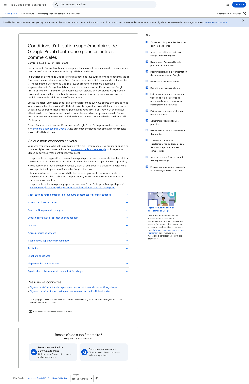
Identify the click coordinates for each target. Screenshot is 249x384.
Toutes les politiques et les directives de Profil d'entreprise (168, 44)
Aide (148, 35)
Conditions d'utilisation (57, 378)
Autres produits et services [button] (42, 233)
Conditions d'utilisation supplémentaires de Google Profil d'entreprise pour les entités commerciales (167, 145)
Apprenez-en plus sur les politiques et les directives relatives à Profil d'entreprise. (72, 187)
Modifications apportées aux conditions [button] (48, 240)
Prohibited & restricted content (165, 81)
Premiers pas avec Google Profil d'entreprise (59, 14)
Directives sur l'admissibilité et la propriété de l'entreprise (165, 64)
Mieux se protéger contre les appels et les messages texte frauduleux (167, 169)
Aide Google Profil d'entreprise (28, 4)
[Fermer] (243, 20)
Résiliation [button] (33, 248)
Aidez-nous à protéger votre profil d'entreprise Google (166, 159)
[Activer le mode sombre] (97, 378)
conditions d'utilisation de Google (48, 128)
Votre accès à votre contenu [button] (43, 202)
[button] (5, 4)
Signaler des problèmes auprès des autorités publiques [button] (56, 271)
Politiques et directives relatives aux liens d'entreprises (167, 113)
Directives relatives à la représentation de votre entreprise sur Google (168, 74)
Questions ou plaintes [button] (39, 256)
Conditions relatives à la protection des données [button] (53, 217)
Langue (76, 375)
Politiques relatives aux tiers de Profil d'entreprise (167, 132)
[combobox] (108, 4)
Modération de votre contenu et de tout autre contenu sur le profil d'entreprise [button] (69, 194)
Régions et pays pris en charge (165, 88)
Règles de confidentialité (36, 378)
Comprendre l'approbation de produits (164, 123)
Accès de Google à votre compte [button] (45, 210)
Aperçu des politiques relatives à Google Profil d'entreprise (165, 54)
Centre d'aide (10, 14)
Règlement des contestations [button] (43, 263)
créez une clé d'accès (214, 22)
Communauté (27, 14)
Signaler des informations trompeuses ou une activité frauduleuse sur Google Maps (73, 287)
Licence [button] (32, 225)
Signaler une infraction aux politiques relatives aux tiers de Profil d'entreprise (70, 291)
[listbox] (82, 378)
